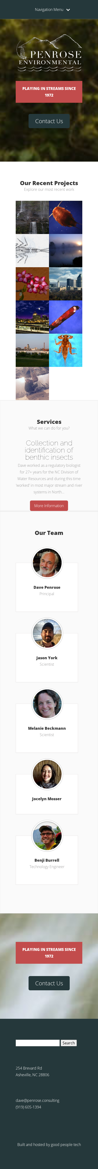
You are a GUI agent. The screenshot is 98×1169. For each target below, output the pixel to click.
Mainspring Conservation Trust (32, 274)
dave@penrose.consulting (37, 1100)
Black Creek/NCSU (66, 239)
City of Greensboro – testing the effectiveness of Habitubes (65, 277)
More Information (49, 505)
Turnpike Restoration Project (66, 209)
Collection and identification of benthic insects (49, 450)
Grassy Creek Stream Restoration (32, 375)
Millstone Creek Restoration (65, 340)
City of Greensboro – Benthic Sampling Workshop (32, 308)
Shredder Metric (65, 305)
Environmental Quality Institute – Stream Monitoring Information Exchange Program (32, 212)
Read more (66, 232)
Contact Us (49, 121)
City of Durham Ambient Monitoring (32, 341)
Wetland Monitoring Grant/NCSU (32, 242)
